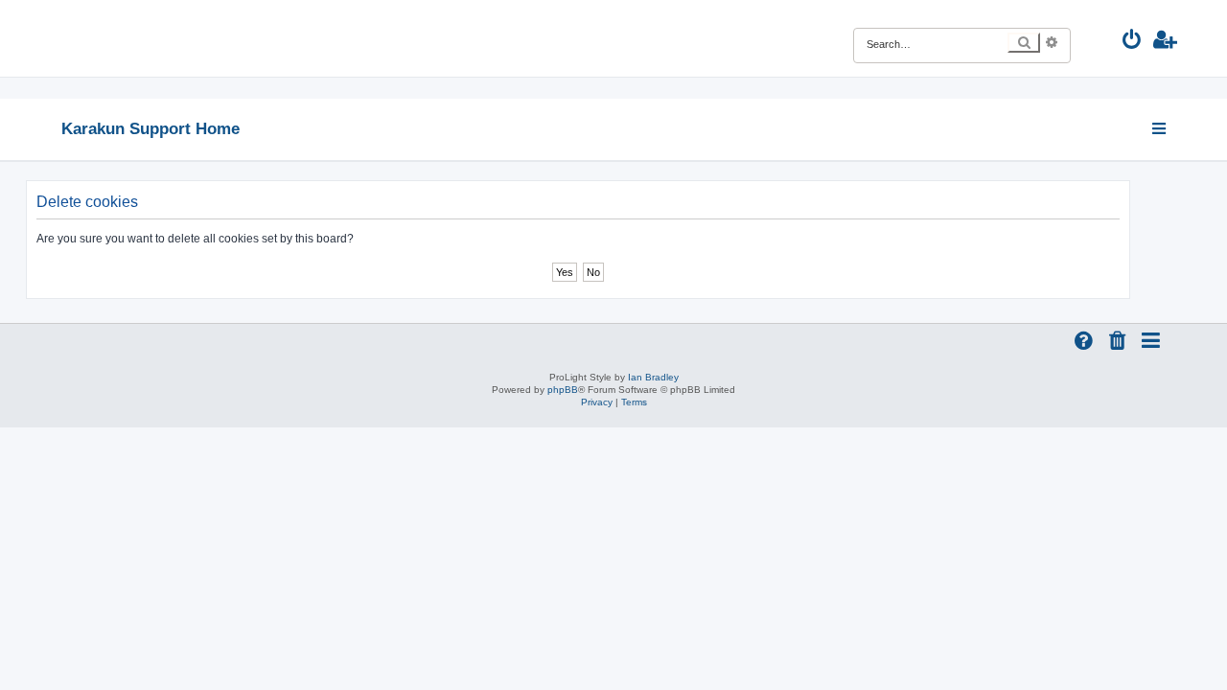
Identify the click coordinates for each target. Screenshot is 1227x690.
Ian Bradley (653, 377)
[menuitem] (1132, 42)
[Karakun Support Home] (176, 38)
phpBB (562, 389)
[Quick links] (1160, 128)
